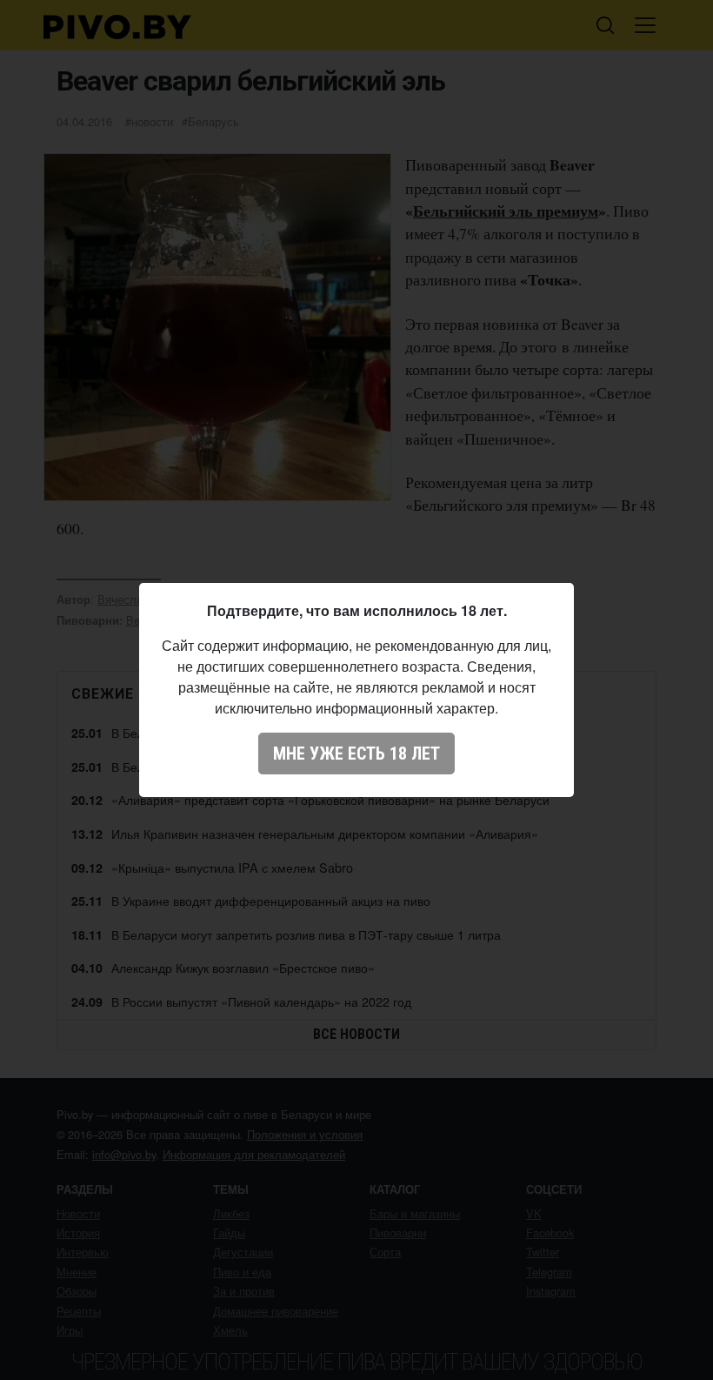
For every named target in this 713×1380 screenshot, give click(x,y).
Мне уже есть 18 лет (356, 753)
